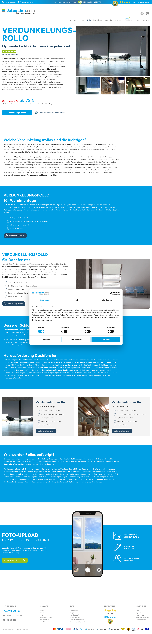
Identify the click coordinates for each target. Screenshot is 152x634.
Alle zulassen (106, 340)
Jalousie (42, 610)
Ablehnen (46, 340)
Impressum (139, 613)
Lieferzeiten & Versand (77, 622)
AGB (137, 610)
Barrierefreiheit (141, 620)
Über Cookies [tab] (107, 300)
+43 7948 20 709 (10, 2)
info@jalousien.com (28, 2)
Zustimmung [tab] (45, 300)
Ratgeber (73, 613)
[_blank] (7, 620)
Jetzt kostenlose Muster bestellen (52, 113)
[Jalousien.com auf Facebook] (4, 620)
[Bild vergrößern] (88, 85)
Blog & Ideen (74, 610)
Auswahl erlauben (76, 340)
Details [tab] (76, 300)
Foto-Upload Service (77, 620)
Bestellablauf (74, 615)
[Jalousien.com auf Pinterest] (11, 620)
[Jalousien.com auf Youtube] (14, 620)
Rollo (41, 615)
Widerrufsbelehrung (142, 617)
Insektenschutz (44, 620)
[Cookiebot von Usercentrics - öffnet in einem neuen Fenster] (111, 293)
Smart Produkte (44, 622)
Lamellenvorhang (45, 617)
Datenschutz (140, 615)
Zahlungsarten (75, 617)
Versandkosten (18, 104)
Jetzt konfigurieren (17, 112)
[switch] (64, 331)
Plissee (41, 613)
